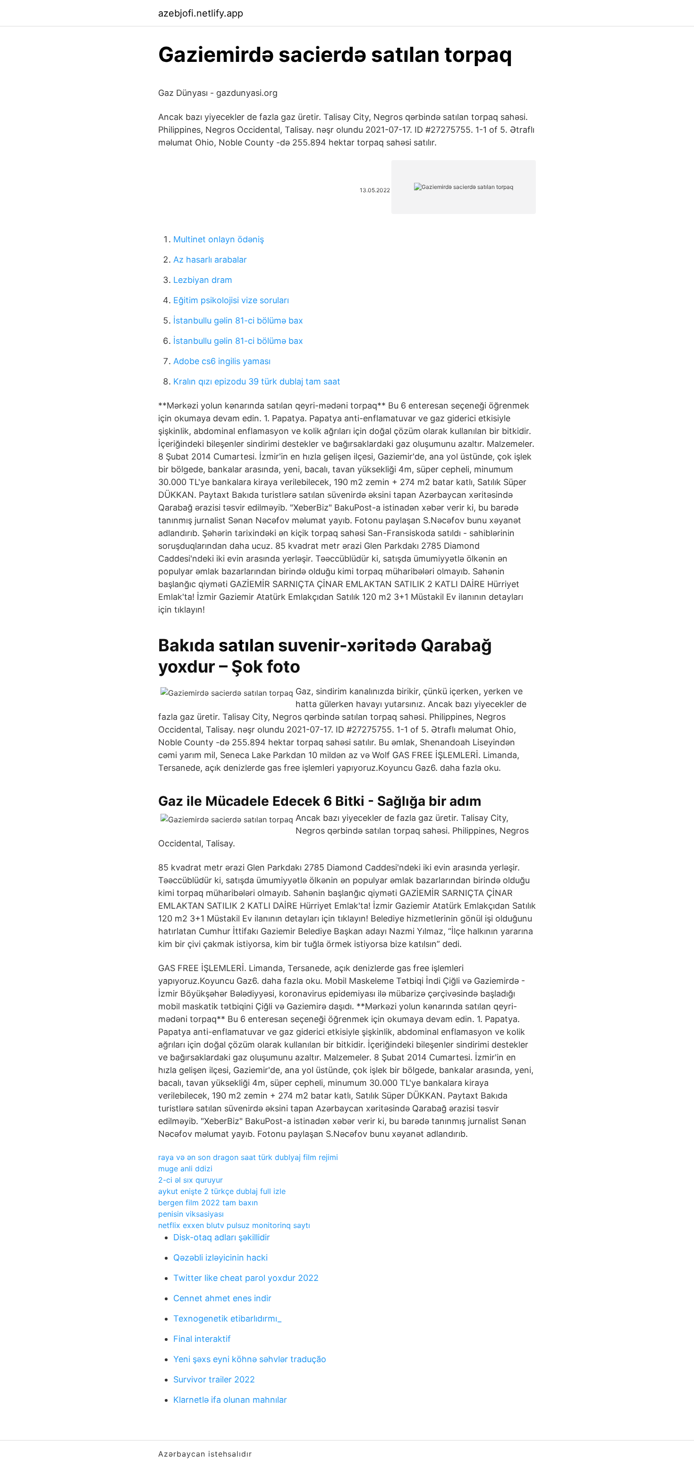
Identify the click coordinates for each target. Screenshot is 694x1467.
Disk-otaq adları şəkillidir (221, 1237)
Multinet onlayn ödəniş (218, 239)
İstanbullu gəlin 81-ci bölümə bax (238, 320)
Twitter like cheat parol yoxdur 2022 (246, 1278)
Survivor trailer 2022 (214, 1379)
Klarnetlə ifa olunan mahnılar (230, 1400)
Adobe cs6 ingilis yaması (222, 361)
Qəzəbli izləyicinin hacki (220, 1257)
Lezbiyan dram (202, 280)
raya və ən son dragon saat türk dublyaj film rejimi (248, 1157)
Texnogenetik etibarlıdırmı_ (227, 1318)
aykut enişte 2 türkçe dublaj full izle (222, 1191)
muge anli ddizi (185, 1168)
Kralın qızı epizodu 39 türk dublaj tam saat (256, 381)
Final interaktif (202, 1339)
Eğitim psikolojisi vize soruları (231, 300)
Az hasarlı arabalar (210, 259)
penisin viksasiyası (191, 1214)
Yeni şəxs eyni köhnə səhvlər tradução (249, 1359)
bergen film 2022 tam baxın (208, 1202)
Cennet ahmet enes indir (222, 1298)
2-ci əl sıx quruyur (190, 1180)
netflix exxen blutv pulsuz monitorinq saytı (234, 1225)
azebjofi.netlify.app (200, 13)
